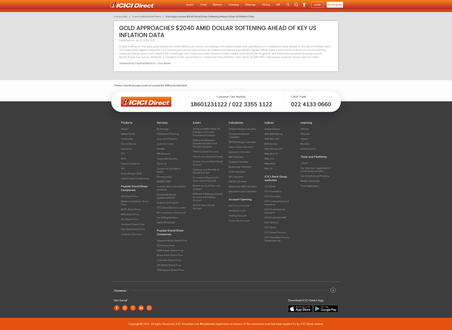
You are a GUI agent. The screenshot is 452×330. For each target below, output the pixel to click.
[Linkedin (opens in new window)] (141, 308)
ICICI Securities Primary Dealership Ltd (277, 239)
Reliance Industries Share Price (135, 203)
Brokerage (162, 129)
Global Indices (272, 129)
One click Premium (167, 138)
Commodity (120, 16)
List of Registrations (167, 217)
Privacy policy (164, 176)
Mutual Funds (128, 133)
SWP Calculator (237, 171)
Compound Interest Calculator (239, 135)
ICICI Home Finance (275, 232)
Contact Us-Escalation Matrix (169, 170)
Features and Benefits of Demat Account (206, 171)
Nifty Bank (269, 163)
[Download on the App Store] (300, 308)
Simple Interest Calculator (242, 129)
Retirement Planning (168, 133)
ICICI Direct (270, 227)
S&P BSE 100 (271, 138)
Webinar (305, 133)
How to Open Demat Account (204, 207)
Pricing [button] (266, 4)
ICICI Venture (271, 222)
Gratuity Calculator (239, 161)
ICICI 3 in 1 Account (239, 205)
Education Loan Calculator (243, 191)
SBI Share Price (129, 196)
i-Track (304, 163)
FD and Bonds (128, 143)
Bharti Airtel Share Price (170, 255)
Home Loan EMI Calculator (243, 186)
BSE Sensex (271, 143)
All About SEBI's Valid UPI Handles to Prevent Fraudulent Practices (206, 132)
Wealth (161, 148)
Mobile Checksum (310, 181)
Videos (304, 138)
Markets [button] (217, 4)
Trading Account (237, 215)
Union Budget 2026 (131, 173)
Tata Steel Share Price (133, 229)
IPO (123, 168)
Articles (305, 129)
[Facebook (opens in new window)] (117, 308)
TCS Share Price (165, 245)
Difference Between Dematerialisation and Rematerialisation (205, 143)
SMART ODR (164, 181)
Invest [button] (190, 4)
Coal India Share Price (169, 260)
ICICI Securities (272, 196)
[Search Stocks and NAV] (288, 4)
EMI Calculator (236, 156)
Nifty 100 (269, 158)
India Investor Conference (135, 178)
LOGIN (317, 4)
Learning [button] (234, 4)
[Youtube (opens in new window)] (149, 308)
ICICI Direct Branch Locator (171, 207)
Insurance (126, 148)
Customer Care (165, 143)
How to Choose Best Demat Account (208, 163)
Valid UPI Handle (166, 222)
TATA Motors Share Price (170, 270)
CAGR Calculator (238, 181)
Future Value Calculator (241, 147)
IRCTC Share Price (131, 209)
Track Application (310, 185)
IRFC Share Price (130, 214)
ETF (123, 153)
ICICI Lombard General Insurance (276, 203)
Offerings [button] (250, 4)
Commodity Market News (146, 16)
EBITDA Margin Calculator (242, 142)
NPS (123, 158)
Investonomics (308, 148)
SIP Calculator (236, 176)
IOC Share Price (129, 219)
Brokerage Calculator (240, 166)
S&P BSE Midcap (273, 133)
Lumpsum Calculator (239, 151)
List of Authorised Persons (315, 176)
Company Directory (131, 234)
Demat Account (237, 210)
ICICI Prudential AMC (275, 217)
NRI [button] (278, 4)
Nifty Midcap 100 (273, 148)
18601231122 (208, 104)
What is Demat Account (205, 151)
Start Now (335, 4)
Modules (305, 143)
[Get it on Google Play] (325, 308)
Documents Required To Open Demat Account (206, 179)
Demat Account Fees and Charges (206, 187)
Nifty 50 (268, 168)
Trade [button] (203, 4)
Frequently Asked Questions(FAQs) (166, 196)
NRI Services (164, 153)
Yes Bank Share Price (132, 224)
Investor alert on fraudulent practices (171, 188)
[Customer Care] (296, 4)
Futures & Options (130, 163)
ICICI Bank (269, 186)
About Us (162, 163)
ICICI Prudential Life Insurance (274, 211)
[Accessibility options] (304, 4)
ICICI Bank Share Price (169, 265)
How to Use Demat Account (208, 156)
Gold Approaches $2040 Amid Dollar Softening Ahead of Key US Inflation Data (210, 16)
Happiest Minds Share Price (172, 240)
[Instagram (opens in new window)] (125, 308)
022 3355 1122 (252, 104)
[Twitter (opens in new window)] (133, 308)
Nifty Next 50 (271, 153)
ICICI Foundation (273, 191)
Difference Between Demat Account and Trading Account (207, 197)
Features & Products (168, 202)
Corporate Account (239, 220)
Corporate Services (167, 158)
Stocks (124, 129)
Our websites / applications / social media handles (316, 170)
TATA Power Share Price (170, 250)
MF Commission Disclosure (171, 212)
